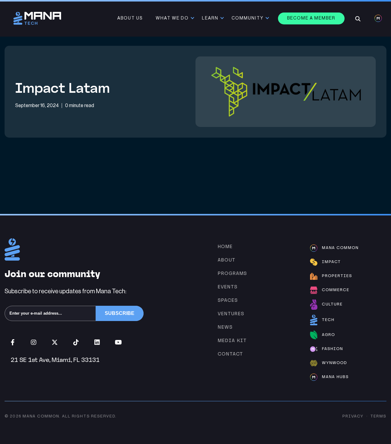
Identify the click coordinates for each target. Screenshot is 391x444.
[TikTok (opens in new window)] (76, 342)
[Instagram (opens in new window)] (34, 342)
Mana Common (41, 416)
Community (248, 18)
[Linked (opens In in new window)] (97, 342)
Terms (378, 416)
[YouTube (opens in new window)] (118, 342)
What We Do (172, 18)
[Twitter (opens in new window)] (55, 342)
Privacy (353, 416)
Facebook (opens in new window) (13, 342)
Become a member (311, 18)
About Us (130, 18)
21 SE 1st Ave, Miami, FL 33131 (55, 359)
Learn (210, 18)
